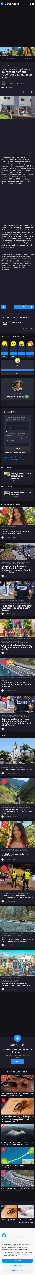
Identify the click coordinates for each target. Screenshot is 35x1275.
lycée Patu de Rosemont (23, 602)
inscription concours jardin (10, 641)
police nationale (6, 716)
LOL (22, 356)
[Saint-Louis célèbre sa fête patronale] (17, 751)
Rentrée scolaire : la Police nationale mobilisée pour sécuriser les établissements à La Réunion (16, 722)
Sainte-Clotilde (11, 563)
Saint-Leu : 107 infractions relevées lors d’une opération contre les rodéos (17, 896)
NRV (13, 356)
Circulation (5, 933)
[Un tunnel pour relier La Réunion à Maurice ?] (17, 1155)
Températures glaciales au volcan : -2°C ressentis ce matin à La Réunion (17, 1143)
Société (5, 66)
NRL (2, 935)
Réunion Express (16, 679)
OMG (4, 356)
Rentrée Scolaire (6, 603)
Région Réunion (25, 562)
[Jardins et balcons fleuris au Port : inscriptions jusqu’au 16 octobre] (17, 628)
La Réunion (23, 526)
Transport (4, 680)
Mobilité (18, 562)
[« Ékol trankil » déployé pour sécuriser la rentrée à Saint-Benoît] (17, 590)
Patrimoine (12, 767)
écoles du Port (15, 980)
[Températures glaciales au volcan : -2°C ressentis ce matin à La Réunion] (17, 1132)
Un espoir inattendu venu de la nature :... (9, 1220)
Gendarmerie (13, 892)
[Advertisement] (17, 27)
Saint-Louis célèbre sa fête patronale (16, 769)
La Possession (21, 933)
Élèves (16, 715)
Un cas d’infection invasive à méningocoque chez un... (26, 1222)
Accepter (17, 1261)
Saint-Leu (21, 893)
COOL (30, 356)
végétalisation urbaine (23, 642)
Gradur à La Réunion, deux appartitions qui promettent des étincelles (21, 476)
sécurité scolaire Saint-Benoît (22, 603)
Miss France (15, 528)
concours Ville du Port (8, 639)
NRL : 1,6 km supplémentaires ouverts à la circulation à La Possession (17, 940)
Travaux (18, 935)
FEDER (13, 562)
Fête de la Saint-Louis (21, 765)
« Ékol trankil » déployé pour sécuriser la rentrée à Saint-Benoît (16, 608)
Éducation (10, 715)
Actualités (4, 765)
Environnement (5, 805)
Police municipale (6, 893)
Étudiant (6, 317)
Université (23, 317)
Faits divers (5, 892)
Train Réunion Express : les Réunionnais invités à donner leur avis (16, 684)
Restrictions (13, 807)
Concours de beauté (13, 526)
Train (23, 679)
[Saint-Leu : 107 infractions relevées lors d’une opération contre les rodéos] (17, 877)
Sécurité (26, 716)
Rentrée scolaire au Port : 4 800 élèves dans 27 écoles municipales (16, 985)
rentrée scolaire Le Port (9, 981)
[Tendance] (4, 511)
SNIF (17, 373)
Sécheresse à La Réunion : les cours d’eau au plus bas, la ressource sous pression (16, 811)
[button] (32, 1230)
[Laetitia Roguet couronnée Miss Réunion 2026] (17, 516)
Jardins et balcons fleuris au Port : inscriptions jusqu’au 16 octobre (16, 647)
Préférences (17, 1271)
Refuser (17, 1266)
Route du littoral (9, 935)
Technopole (20, 563)
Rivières (19, 807)
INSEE (14, 317)
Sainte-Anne (5, 529)
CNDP (8, 677)
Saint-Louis (19, 767)
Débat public (14, 677)
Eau (17, 805)
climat (13, 805)
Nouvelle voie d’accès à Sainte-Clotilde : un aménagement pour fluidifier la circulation (17, 569)
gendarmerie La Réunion (8, 602)
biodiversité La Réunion (24, 638)
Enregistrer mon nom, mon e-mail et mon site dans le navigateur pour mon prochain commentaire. (17, 437)
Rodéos (15, 893)
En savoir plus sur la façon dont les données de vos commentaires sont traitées (17, 457)
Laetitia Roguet (6, 528)
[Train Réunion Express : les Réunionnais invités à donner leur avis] (17, 667)
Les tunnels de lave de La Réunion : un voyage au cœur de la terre (17, 1094)
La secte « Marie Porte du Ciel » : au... (21, 493)
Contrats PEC (5, 980)
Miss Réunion (23, 528)
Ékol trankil (11, 600)
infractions (21, 892)
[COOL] (10, 662)
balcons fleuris (12, 638)
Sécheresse (26, 807)
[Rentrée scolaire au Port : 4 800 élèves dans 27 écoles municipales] (17, 963)
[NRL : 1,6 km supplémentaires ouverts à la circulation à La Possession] (17, 919)
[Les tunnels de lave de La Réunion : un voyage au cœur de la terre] (17, 1083)
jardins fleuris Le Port (8, 642)
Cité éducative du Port (20, 979)
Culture (11, 765)
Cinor (8, 562)
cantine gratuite (6, 979)
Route (3, 563)
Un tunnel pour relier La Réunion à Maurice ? (15, 1166)
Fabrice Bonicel (20, 600)
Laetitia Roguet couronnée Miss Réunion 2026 (15, 532)
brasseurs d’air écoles (15, 977)
